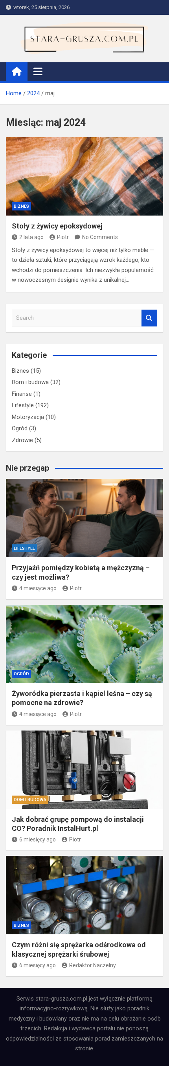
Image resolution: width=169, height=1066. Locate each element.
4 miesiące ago (38, 588)
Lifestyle (23, 405)
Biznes (21, 206)
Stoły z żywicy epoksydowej (57, 226)
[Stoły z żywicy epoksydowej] (84, 176)
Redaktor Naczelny (92, 965)
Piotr (63, 237)
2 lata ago (31, 237)
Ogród (20, 428)
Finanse (22, 393)
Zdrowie (22, 440)
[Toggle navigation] (38, 71)
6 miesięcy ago (37, 839)
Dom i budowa (30, 382)
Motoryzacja (28, 417)
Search (149, 318)
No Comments (100, 237)
